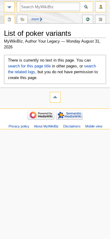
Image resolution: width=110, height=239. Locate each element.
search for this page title (29, 66)
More (35, 19)
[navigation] (9, 7)
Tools (100, 20)
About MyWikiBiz (46, 126)
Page (9, 20)
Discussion (22, 20)
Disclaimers (72, 126)
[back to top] (55, 97)
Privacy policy (19, 126)
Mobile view (93, 126)
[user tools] (100, 7)
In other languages (87, 20)
